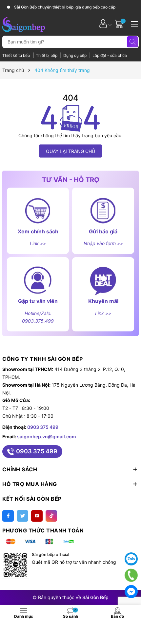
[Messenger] (131, 591)
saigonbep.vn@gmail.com (46, 436)
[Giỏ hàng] (120, 23)
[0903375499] (131, 575)
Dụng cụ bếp (75, 55)
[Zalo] (131, 558)
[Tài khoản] (103, 23)
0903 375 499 (42, 427)
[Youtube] (37, 516)
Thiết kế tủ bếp (16, 55)
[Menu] (133, 23)
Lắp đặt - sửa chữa (109, 55)
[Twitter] (22, 516)
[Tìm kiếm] (132, 41)
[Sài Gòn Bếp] (23, 23)
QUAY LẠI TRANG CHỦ (70, 151)
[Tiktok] (51, 516)
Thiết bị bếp (47, 55)
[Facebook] (8, 516)
